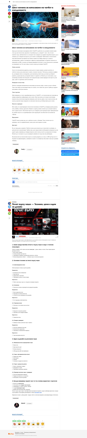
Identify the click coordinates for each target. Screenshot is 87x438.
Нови (57, 185)
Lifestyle (14, 5)
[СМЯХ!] (28, 170)
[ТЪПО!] (19, 170)
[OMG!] (24, 170)
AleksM (17, 236)
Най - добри (50, 185)
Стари (54, 185)
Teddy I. (17, 39)
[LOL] (14, 170)
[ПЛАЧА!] (42, 170)
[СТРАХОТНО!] (38, 170)
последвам (29, 149)
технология (15, 144)
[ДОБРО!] (33, 170)
